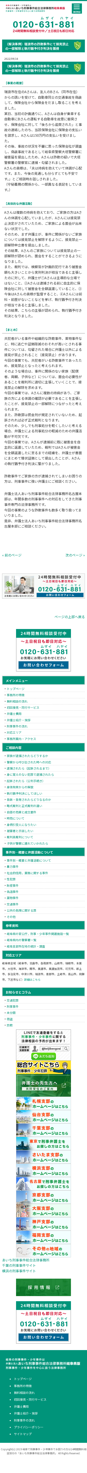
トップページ (15, 689)
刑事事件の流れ (17, 726)
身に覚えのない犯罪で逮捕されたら (30, 774)
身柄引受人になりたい (21, 825)
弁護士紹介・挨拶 (18, 720)
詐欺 (10, 1025)
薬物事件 (13, 898)
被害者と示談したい (20, 831)
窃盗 (10, 1019)
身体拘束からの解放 (20, 787)
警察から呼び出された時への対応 (29, 762)
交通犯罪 (13, 1000)
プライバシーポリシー (29, 1427)
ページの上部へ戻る (69, 616)
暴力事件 (13, 866)
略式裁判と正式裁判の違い (24, 806)
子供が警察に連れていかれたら (27, 843)
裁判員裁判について (20, 837)
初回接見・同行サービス (23, 707)
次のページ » (75, 555)
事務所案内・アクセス (21, 739)
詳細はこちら (32, 980)
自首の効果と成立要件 (21, 812)
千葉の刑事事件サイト (19, 1265)
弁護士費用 (14, 714)
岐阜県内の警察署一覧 (21, 940)
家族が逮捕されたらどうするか (27, 756)
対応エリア (14, 732)
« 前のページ (12, 555)
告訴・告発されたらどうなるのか (29, 799)
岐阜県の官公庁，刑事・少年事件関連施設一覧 (38, 934)
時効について (15, 818)
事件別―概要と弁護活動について (29, 860)
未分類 (11, 1012)
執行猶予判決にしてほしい (24, 793)
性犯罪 (11, 879)
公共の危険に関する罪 (21, 910)
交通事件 (13, 904)
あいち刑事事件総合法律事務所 (25, 1259)
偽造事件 (13, 891)
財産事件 (13, 885)
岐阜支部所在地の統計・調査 (26, 946)
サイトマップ (23, 1434)
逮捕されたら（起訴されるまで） (29, 768)
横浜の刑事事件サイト (19, 1270)
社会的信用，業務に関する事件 (27, 873)
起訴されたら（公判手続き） (26, 781)
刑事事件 (13, 1006)
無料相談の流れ (17, 701)
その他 (11, 917)
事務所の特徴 (15, 695)
